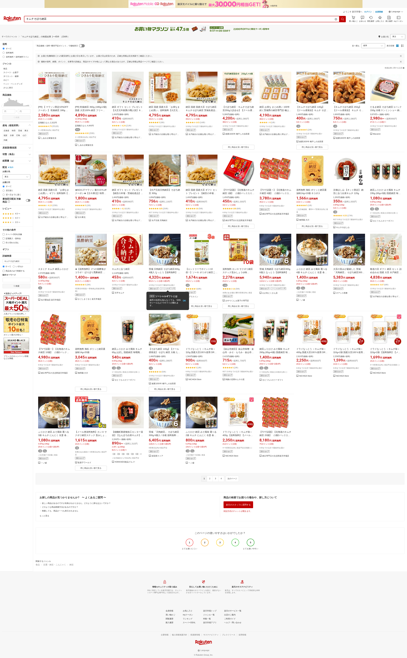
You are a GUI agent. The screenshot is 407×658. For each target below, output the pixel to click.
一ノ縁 (302, 300)
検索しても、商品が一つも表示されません (60, 511)
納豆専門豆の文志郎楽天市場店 (238, 220)
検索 (17, 117)
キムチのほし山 (342, 227)
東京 (26, 131)
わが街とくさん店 (270, 293)
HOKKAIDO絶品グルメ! (125, 462)
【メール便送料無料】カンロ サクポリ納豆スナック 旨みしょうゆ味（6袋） (91, 435)
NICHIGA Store (195, 379)
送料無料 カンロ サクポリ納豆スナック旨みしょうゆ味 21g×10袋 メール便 (238, 272)
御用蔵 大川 (304, 220)
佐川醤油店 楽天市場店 (51, 300)
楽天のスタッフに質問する (238, 505)
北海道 (6, 131)
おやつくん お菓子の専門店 (237, 301)
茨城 (20, 131)
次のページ (232, 478)
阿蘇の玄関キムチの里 (235, 379)
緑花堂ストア (157, 456)
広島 (18, 135)
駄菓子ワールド (84, 463)
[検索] (342, 19)
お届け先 (6, 171)
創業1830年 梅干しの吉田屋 (237, 134)
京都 (12, 135)
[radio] (4, 49)
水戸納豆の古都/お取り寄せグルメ (129, 137)
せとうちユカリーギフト (383, 221)
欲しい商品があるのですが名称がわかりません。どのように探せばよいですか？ (76, 503)
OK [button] (184, 301)
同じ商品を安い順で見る (238, 147)
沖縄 (5, 140)
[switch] (28, 200)
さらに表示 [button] (8, 88)
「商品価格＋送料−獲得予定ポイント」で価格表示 (56, 46)
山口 (24, 135)
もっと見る (44, 516)
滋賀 (5, 135)
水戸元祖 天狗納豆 (159, 220)
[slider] (2, 106)
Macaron (377, 134)
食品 (38, 564)
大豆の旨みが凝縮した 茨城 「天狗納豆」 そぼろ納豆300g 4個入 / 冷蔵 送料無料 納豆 (348, 272)
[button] (396, 12)
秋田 (14, 131)
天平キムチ (119, 293)
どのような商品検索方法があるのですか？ (60, 507)
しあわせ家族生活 (48, 138)
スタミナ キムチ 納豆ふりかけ (53, 269)
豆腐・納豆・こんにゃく (54, 564)
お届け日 (6, 182)
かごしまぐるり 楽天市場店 (89, 299)
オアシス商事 (342, 293)
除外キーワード (9, 275)
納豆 (71, 564)
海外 (12, 167)
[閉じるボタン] (401, 55)
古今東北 (82, 217)
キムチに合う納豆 (121, 269)
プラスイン (193, 297)
